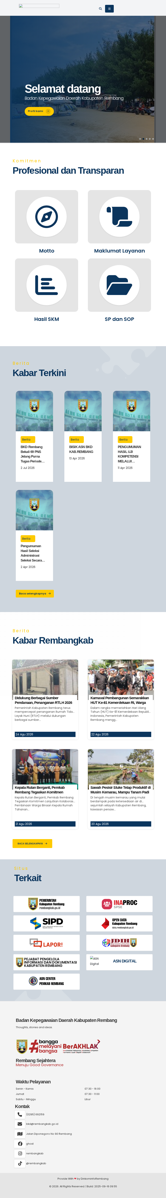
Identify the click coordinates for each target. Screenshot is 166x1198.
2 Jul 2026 (28, 468)
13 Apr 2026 (77, 458)
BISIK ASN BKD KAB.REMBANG (81, 449)
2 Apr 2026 (28, 567)
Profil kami (36, 111)
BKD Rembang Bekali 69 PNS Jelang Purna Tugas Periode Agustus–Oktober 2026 (33, 454)
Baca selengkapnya (33, 593)
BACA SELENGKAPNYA (31, 843)
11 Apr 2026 (125, 468)
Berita (26, 440)
